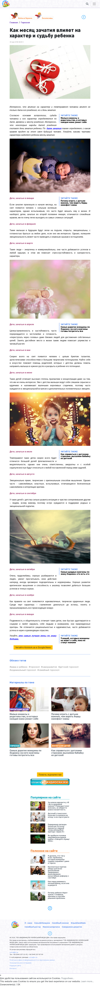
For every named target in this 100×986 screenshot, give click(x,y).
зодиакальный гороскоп (23, 670)
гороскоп (35, 667)
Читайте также (74, 118)
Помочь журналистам (50, 774)
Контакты (13, 968)
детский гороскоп (69, 667)
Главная (14, 22)
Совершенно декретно (72, 927)
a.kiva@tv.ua (14, 952)
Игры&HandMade (78, 923)
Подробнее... (67, 978)
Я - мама (28, 923)
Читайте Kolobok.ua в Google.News (33, 647)
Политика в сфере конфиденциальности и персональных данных (32, 960)
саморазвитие (49, 667)
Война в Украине (25, 18)
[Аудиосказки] (50, 782)
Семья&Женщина (42, 923)
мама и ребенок (19, 667)
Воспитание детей (19, 709)
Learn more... (87, 981)
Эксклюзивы (47, 18)
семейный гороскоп (49, 670)
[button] (87, 4)
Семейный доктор (33, 927)
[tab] (50, 908)
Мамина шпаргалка (51, 927)
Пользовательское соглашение (20, 963)
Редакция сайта (15, 966)
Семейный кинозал (60, 923)
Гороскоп (25, 22)
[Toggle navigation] (94, 3)
